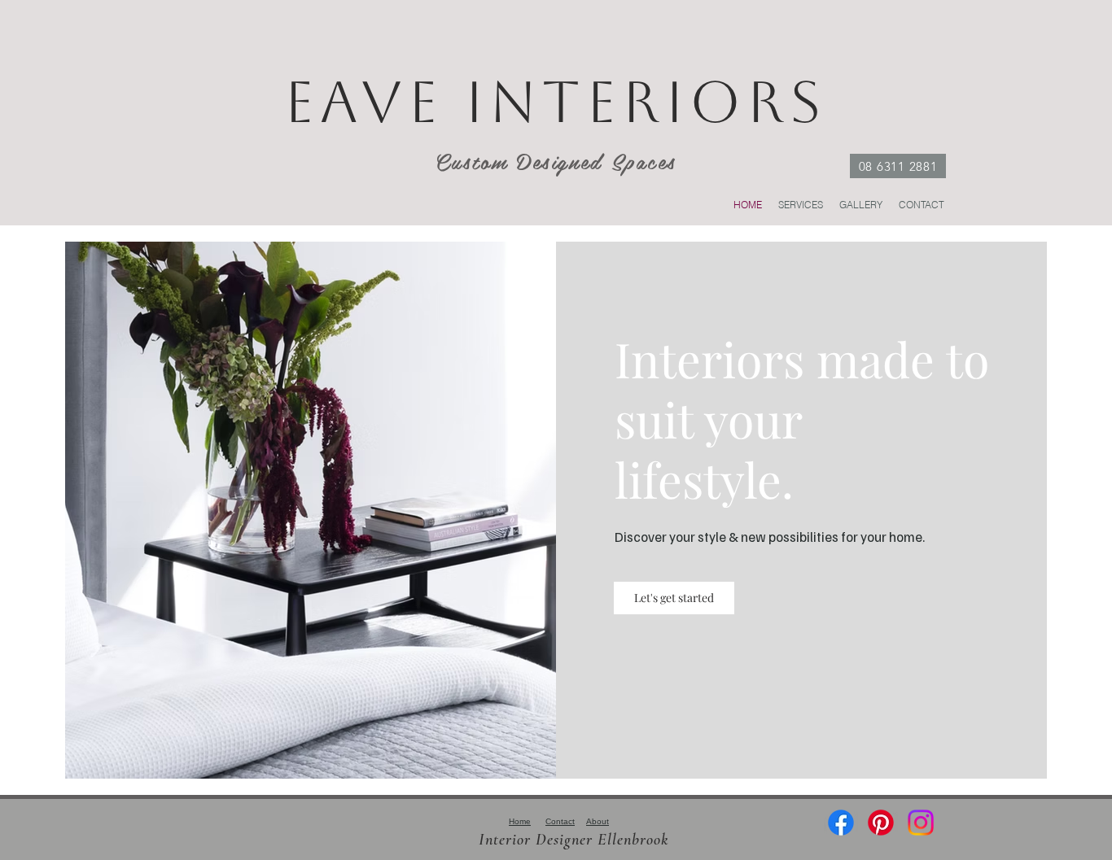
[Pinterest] (881, 822)
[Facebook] (841, 822)
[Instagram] (921, 822)
